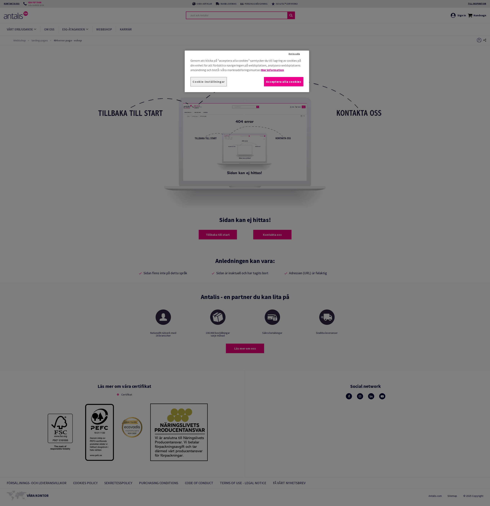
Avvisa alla (294, 53)
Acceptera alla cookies (283, 82)
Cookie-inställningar (209, 82)
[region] (247, 71)
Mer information (272, 70)
